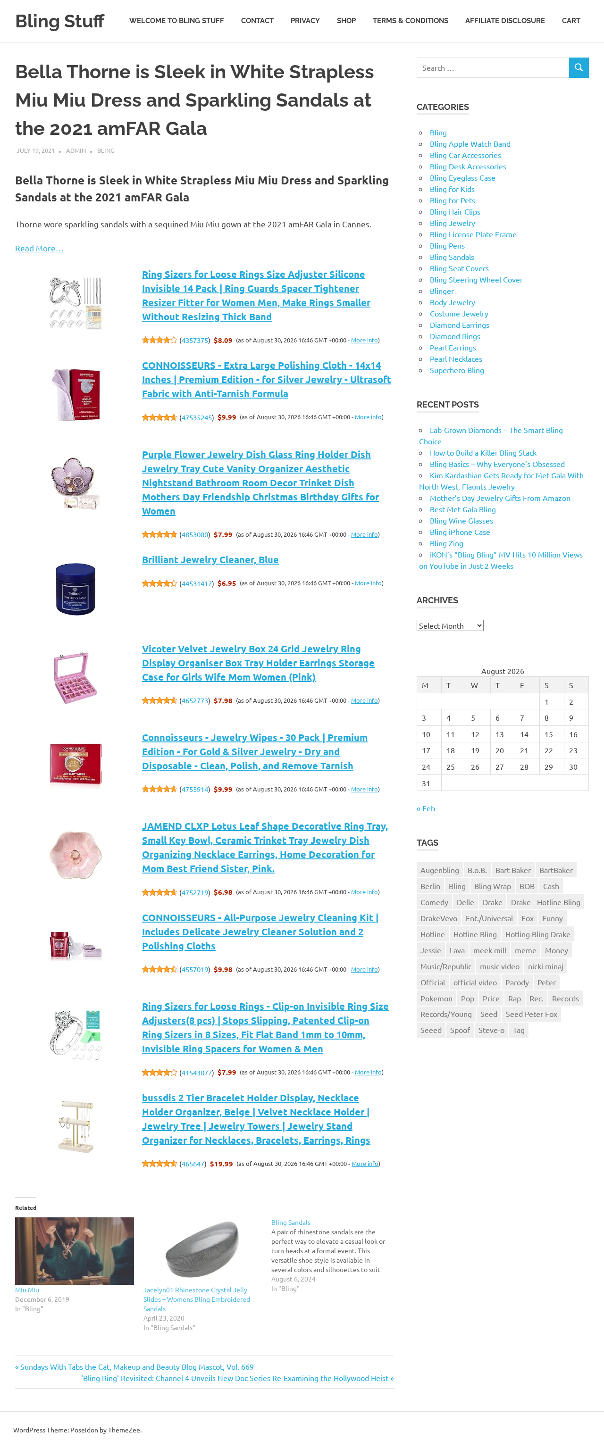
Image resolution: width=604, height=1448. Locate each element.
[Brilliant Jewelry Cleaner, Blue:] (75, 590)
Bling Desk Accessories (468, 166)
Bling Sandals (452, 256)
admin (76, 150)
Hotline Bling (475, 934)
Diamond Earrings (459, 324)
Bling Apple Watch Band (470, 143)
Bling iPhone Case (460, 531)
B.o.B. (477, 869)
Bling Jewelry (452, 222)
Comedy (434, 902)
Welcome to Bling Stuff (176, 21)
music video (500, 966)
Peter (546, 982)
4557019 (195, 969)
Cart (571, 21)
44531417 (197, 583)
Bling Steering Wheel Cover (476, 279)
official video (475, 982)
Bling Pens (447, 245)
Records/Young (446, 1013)
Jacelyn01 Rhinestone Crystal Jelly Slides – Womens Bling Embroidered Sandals (196, 1299)
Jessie (430, 950)
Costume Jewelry (459, 313)
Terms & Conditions (410, 21)
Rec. (536, 998)
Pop (467, 998)
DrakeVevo (438, 918)
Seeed (431, 1029)
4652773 (195, 700)
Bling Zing (446, 543)
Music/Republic (445, 966)
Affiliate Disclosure (505, 21)
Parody (517, 982)
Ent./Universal (489, 918)
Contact (257, 21)
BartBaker (556, 869)
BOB (527, 885)
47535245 (197, 417)
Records (565, 998)
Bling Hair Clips (455, 211)
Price (491, 998)
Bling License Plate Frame (473, 234)
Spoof (460, 1029)
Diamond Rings (455, 336)
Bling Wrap (492, 885)
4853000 (195, 534)
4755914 (195, 788)
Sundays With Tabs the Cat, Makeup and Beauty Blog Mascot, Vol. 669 (137, 1366)
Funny (552, 918)
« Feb (426, 808)
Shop (346, 21)
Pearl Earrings (453, 347)
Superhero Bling (457, 369)
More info (364, 340)
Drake (493, 902)
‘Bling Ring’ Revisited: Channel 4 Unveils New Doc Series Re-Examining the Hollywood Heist (234, 1377)
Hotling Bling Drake (537, 934)
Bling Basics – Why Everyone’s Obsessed (497, 463)
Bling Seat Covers (459, 268)
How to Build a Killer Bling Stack (483, 452)
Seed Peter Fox (531, 1013)
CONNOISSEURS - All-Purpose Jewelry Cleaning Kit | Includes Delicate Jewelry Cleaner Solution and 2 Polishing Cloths (260, 931)
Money (556, 950)
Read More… (39, 248)
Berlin (430, 885)
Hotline (432, 934)
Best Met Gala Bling (463, 509)
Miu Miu (27, 1289)
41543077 (197, 1072)
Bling (106, 150)
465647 (193, 1163)
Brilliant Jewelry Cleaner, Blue (210, 559)
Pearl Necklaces (456, 358)
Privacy (305, 21)
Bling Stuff (59, 21)
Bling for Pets (452, 200)
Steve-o (491, 1029)
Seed (488, 1013)
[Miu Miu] (74, 1251)
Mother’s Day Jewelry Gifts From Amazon (500, 497)
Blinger (442, 290)
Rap (514, 998)
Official (432, 982)
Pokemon (436, 998)
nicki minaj (545, 966)
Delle (465, 902)
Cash (551, 885)
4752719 (195, 892)
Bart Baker (513, 869)
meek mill (489, 950)
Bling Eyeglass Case (462, 177)
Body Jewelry (452, 302)
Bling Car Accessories (465, 154)
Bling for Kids (452, 188)
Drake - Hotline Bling (545, 902)
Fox (527, 918)
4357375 (195, 339)
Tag (519, 1029)
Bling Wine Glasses (461, 520)
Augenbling (439, 869)
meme (526, 950)
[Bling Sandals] (335, 1255)
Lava (457, 950)
